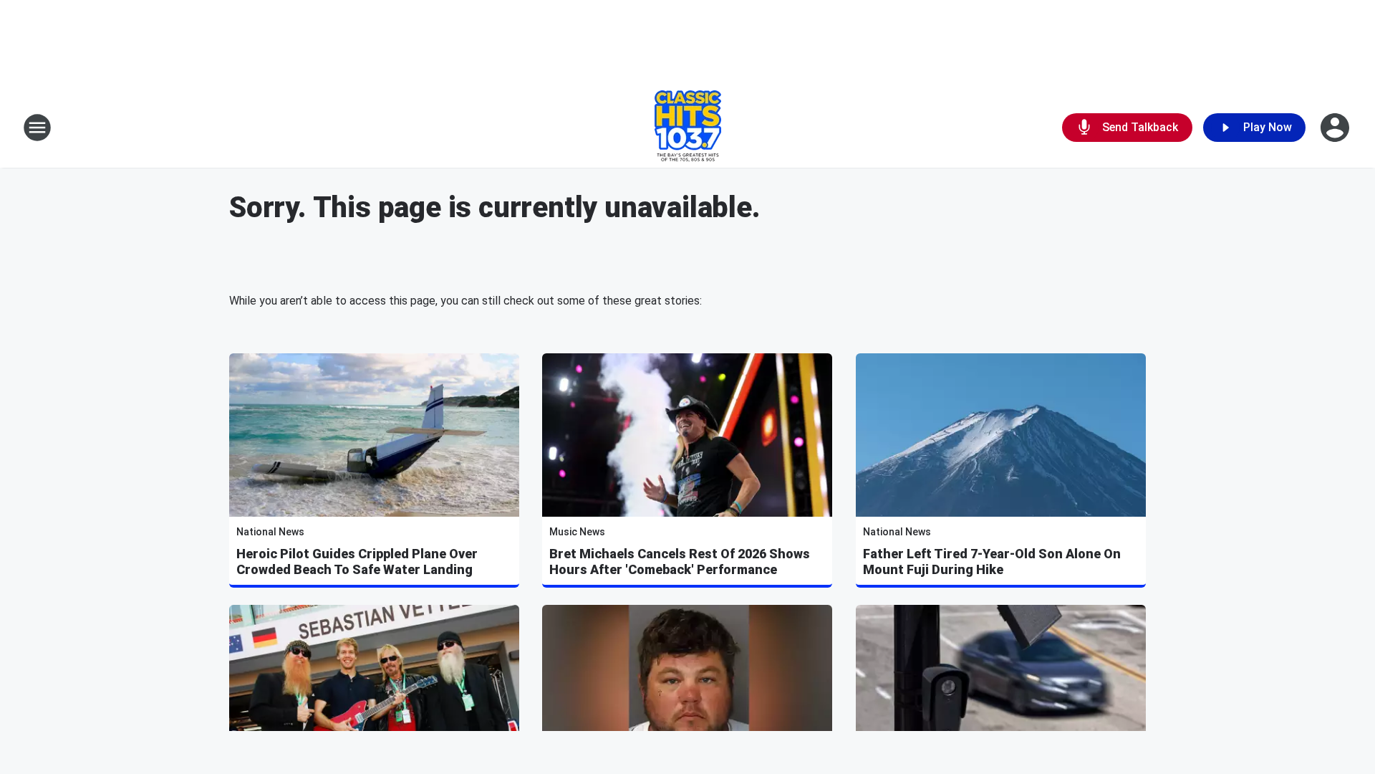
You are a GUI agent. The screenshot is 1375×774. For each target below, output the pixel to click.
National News (270, 532)
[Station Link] (688, 127)
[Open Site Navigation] (37, 127)
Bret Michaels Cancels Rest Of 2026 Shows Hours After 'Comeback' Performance (679, 561)
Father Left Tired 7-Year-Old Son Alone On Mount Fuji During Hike (992, 561)
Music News (577, 532)
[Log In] (1336, 127)
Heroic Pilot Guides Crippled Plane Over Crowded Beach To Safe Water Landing (357, 561)
